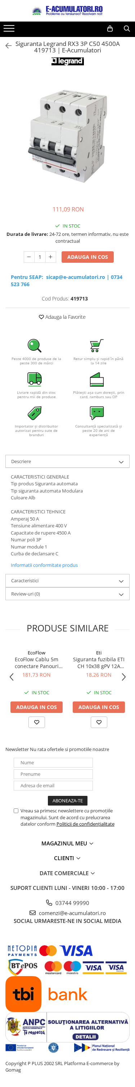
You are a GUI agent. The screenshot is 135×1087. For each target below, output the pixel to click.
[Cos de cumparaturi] (110, 29)
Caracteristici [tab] (25, 580)
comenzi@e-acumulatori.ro (71, 912)
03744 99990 (71, 902)
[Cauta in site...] (127, 29)
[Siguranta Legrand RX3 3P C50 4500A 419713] (67, 136)
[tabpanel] (67, 136)
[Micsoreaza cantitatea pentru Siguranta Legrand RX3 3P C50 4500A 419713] (29, 257)
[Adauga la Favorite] (36, 722)
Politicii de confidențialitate (85, 824)
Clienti (65, 858)
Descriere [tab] (21, 461)
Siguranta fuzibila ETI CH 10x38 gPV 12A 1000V (99, 663)
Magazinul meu (65, 843)
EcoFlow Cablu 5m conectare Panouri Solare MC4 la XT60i (36, 663)
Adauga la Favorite (65, 316)
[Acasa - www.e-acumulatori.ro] (68, 10)
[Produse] (10, 30)
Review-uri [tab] (25, 594)
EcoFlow (36, 652)
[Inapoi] (5, 46)
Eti (99, 652)
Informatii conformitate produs (44, 565)
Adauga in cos (87, 256)
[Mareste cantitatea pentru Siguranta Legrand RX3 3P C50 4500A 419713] (50, 257)
